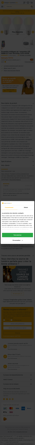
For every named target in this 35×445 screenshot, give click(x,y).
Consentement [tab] (9, 207)
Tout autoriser (17, 235)
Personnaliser (17, 240)
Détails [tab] (26, 207)
